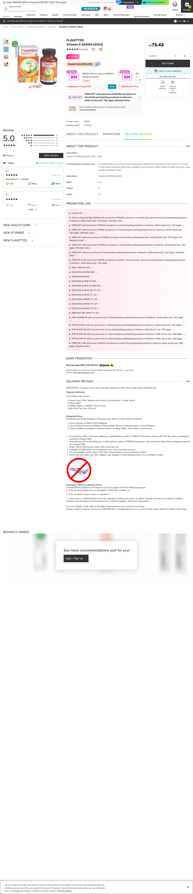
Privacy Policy (65, 891)
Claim (112, 86)
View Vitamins (14, 232)
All (4, 163)
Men (97, 15)
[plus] (184, 56)
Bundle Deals (160, 15)
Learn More (129, 370)
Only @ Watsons (141, 16)
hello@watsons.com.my (130, 509)
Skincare (31, 15)
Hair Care (85, 15)
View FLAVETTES (15, 240)
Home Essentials (121, 15)
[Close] (188, 887)
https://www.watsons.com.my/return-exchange (123, 506)
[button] (187, 6)
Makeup (43, 15)
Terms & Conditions (88, 110)
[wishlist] (93, 49)
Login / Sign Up (74, 558)
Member (18, 16)
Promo (6, 16)
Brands (179, 15)
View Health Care (17, 225)
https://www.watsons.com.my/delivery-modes (125, 452)
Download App (94, 2)
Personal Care (70, 15)
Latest (11, 163)
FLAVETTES (75, 40)
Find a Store (109, 2)
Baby (106, 15)
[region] (96, 887)
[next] (139, 80)
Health (55, 15)
